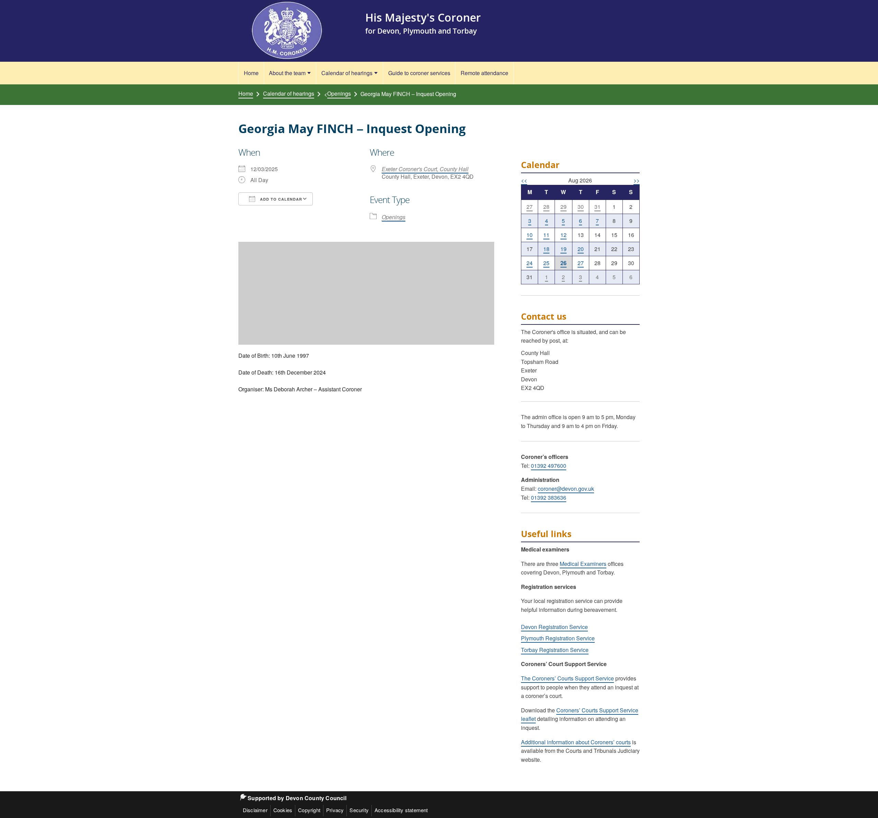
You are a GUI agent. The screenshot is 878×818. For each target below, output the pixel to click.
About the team (287, 73)
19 (563, 249)
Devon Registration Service (554, 627)
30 (581, 207)
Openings (339, 93)
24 (529, 263)
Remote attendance (484, 73)
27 (529, 207)
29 (563, 207)
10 (529, 235)
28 (546, 207)
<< (524, 180)
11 (546, 235)
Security (359, 810)
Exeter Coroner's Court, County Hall (425, 169)
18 (546, 249)
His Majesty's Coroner (423, 17)
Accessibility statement (401, 810)
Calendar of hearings (346, 73)
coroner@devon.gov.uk (566, 489)
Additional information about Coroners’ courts (576, 742)
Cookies (282, 810)
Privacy (335, 810)
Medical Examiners (583, 564)
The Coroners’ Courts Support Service (567, 678)
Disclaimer (255, 810)
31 (597, 207)
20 (581, 249)
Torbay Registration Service (555, 650)
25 (546, 263)
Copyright (309, 810)
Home (251, 73)
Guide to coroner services (419, 73)
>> (636, 180)
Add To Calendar (280, 199)
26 (563, 263)
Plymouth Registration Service (558, 638)
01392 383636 (548, 497)
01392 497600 (548, 466)
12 (563, 235)
